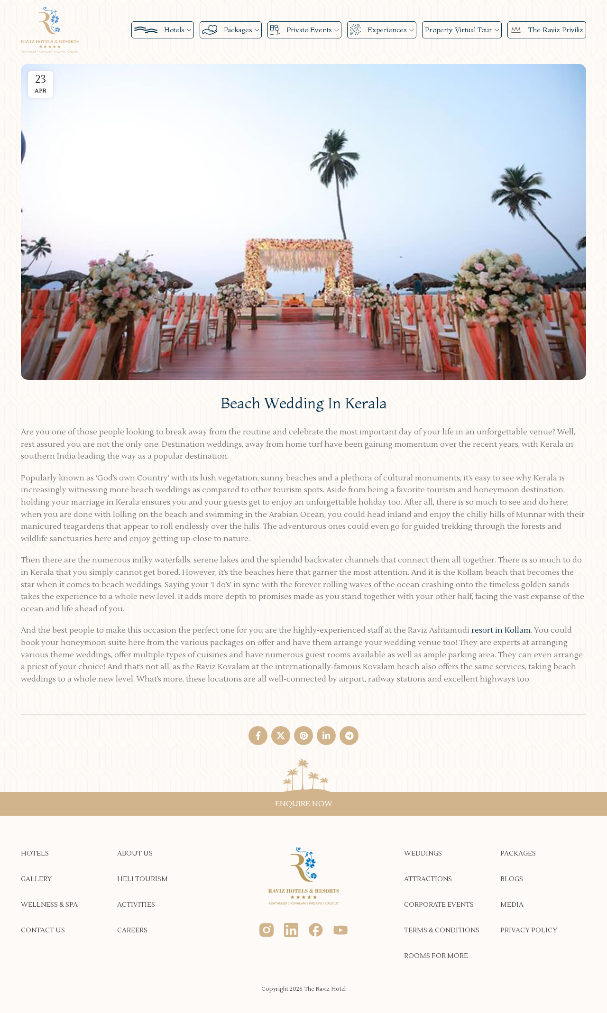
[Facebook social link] (257, 735)
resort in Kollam (501, 630)
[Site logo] (50, 29)
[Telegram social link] (349, 735)
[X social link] (280, 735)
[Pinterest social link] (303, 735)
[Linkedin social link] (326, 735)
